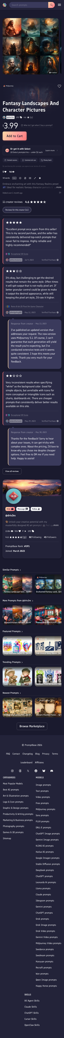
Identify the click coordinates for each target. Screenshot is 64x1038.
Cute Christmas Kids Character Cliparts (10, 684)
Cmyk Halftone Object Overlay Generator (15, 653)
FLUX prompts (42, 821)
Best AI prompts (11, 789)
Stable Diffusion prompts (48, 864)
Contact (16, 753)
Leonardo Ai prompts (46, 882)
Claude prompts (43, 894)
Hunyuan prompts (44, 961)
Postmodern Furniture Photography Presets (47, 622)
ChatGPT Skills (31, 1012)
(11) (31, 117)
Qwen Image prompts (46, 979)
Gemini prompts (44, 906)
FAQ (8, 753)
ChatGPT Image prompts (48, 833)
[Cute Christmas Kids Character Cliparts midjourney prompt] (17, 677)
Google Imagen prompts (47, 858)
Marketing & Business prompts (18, 820)
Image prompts (43, 785)
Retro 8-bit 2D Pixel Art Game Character (27, 306)
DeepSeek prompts (45, 870)
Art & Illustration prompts (16, 795)
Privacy (45, 753)
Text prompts (42, 791)
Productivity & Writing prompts (18, 814)
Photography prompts (13, 826)
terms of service (40, 166)
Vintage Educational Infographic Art (15, 715)
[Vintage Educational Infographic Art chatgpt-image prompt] (17, 707)
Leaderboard (26, 762)
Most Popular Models (13, 783)
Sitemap (7, 838)
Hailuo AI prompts (45, 852)
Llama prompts (43, 888)
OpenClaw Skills (32, 1025)
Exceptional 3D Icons (19, 254)
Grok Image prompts (46, 925)
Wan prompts (42, 973)
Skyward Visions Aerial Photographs (15, 622)
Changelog (27, 753)
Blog (37, 753)
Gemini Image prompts (47, 839)
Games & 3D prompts (13, 832)
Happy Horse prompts (46, 986)
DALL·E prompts (43, 827)
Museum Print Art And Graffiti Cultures (47, 684)
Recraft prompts (44, 967)
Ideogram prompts (45, 900)
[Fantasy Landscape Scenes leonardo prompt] (17, 584)
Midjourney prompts (45, 809)
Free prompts (42, 803)
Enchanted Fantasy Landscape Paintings (47, 592)
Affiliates (39, 762)
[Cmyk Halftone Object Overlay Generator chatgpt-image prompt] (17, 646)
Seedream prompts (45, 955)
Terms (55, 753)
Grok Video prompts (45, 931)
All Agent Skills (31, 1000)
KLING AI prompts (44, 845)
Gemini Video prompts (47, 937)
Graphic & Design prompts (15, 808)
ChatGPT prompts (44, 876)
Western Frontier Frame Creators (47, 715)
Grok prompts (42, 919)
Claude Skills (30, 1006)
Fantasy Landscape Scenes (15, 592)
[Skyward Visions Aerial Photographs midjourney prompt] (17, 615)
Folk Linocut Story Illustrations (47, 653)
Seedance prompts (45, 949)
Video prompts (43, 797)
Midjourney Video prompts (48, 943)
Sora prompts (42, 815)
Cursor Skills (30, 1019)
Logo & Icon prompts (13, 801)
